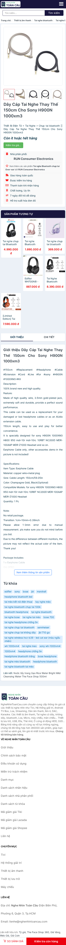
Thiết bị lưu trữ (10, 879)
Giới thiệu (17, 337)
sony (17, 591)
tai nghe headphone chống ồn (21, 622)
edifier (8, 591)
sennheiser (43, 627)
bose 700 (48, 617)
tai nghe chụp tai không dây (20, 632)
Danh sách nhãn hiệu (14, 787)
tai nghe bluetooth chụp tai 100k (23, 606)
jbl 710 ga (44, 632)
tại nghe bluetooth (41, 612)
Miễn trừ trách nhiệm (14, 771)
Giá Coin (15, 935)
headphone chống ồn (30, 651)
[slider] (9, 94)
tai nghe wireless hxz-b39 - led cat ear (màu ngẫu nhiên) (32, 639)
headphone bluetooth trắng (20, 656)
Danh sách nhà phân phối (17, 795)
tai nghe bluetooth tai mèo (19, 666)
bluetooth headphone (16, 612)
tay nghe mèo (43, 601)
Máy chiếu (7, 887)
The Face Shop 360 (38, 932)
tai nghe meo (29, 646)
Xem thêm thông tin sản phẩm (33, 572)
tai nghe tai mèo (31, 617)
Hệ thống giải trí (11, 862)
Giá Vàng (55, 932)
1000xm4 (10, 651)
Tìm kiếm (54, 13)
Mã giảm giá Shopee (14, 828)
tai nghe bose (12, 617)
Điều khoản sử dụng (13, 763)
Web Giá (4, 935)
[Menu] (61, 3)
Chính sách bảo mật (13, 755)
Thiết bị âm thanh (22, 20)
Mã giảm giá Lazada (14, 820)
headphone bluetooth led (18, 596)
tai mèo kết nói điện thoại (18, 601)
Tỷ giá (22, 932)
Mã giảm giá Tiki (11, 812)
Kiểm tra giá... (13, 145)
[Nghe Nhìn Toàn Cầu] (18, 697)
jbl (32, 591)
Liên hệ (5, 836)
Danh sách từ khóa (13, 803)
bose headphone (47, 656)
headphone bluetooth (45, 661)
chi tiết (49, 337)
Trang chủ (6, 20)
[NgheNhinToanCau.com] (14, 4)
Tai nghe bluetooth (43, 20)
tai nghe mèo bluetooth (17, 661)
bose (25, 591)
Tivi (3, 854)
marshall (41, 591)
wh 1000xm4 (12, 646)
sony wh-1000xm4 (50, 646)
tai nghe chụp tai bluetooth (19, 627)
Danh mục (7, 779)
